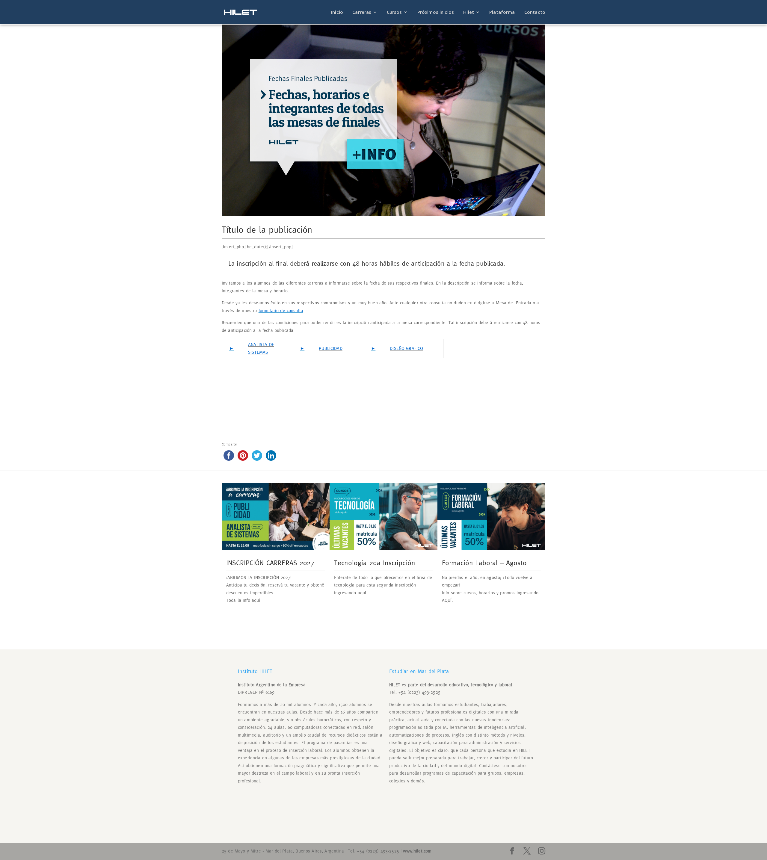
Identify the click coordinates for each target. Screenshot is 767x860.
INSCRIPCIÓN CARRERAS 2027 (270, 563)
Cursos (394, 12)
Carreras (361, 12)
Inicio (337, 12)
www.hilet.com (417, 851)
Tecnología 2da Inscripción (374, 563)
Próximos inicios (435, 12)
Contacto (534, 12)
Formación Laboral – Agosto (484, 563)
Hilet (468, 12)
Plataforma (502, 12)
